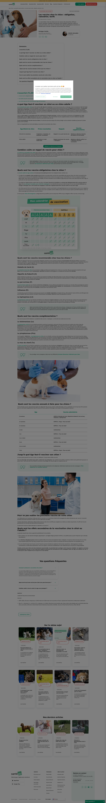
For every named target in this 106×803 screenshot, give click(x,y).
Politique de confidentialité (46, 93)
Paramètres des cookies (40, 96)
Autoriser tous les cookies (66, 96)
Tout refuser (55, 96)
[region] (53, 90)
